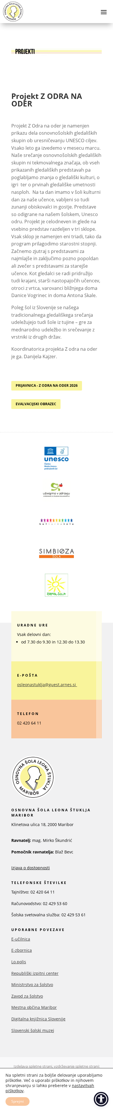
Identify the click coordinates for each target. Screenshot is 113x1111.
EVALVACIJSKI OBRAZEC (36, 403)
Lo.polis (18, 961)
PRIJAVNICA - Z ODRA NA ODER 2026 (47, 385)
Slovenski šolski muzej (32, 1030)
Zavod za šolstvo (27, 996)
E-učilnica (20, 939)
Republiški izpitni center (35, 973)
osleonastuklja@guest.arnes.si (46, 684)
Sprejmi (17, 1101)
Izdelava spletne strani (33, 1066)
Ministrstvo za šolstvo (32, 984)
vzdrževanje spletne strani (76, 1066)
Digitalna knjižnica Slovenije (38, 1019)
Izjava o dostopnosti (30, 867)
